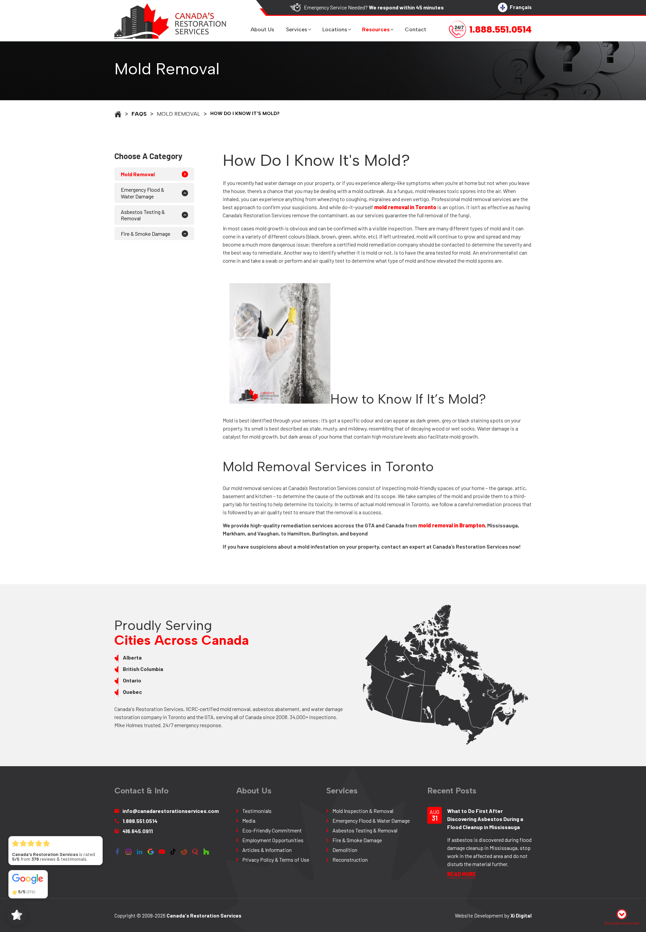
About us (262, 29)
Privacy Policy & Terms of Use (275, 859)
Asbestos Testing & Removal (143, 215)
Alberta (132, 657)
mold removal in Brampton (451, 525)
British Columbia (143, 669)
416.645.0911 (137, 831)
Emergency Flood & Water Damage (142, 192)
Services (296, 29)
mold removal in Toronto (405, 207)
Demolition (344, 850)
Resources (376, 29)
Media (248, 820)
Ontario (132, 680)
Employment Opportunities (272, 840)
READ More (461, 874)
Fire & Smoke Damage (145, 233)
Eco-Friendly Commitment (272, 830)
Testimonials (257, 811)
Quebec (132, 691)
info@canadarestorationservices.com (170, 811)
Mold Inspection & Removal (362, 811)
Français (521, 7)
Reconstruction (350, 859)
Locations (334, 29)
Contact (415, 29)
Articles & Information (267, 850)
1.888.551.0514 (139, 821)
